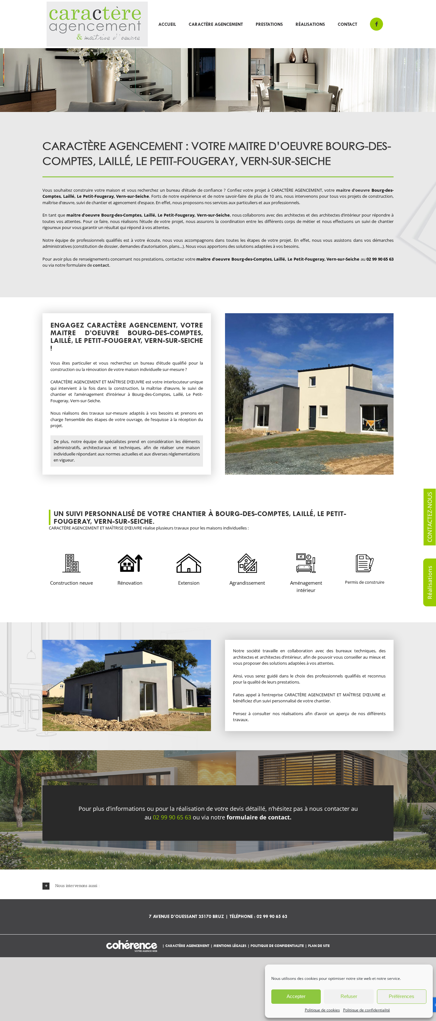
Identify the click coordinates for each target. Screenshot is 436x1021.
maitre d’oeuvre (353, 190)
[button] (218, 886)
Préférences (401, 996)
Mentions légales (230, 945)
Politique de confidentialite (277, 945)
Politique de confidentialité (366, 1010)
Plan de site (319, 945)
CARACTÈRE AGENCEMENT (187, 945)
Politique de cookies (322, 1010)
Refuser (349, 996)
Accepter (296, 996)
